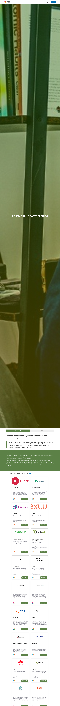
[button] (48, 2)
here (30, 473)
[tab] (18, 431)
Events (27, 2)
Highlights (31, 2)
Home (18, 2)
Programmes (23, 2)
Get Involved (53, 2)
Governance (37, 2)
